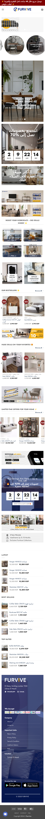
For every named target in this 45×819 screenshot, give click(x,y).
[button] (3, 9)
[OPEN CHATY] (5, 814)
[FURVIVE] (22, 9)
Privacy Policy (11, 737)
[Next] (42, 45)
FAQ (29, 812)
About (16, 812)
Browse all (38, 347)
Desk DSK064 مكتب (12, 376)
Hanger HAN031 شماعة (20, 440)
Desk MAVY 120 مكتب (34, 376)
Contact (23, 812)
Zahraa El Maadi (13, 756)
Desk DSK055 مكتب (12, 319)
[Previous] (2, 45)
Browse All (38, 290)
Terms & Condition (13, 741)
